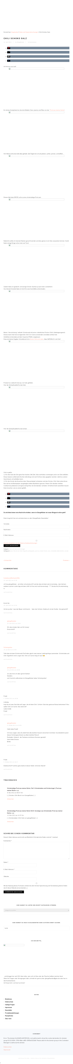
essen (11, 551)
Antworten (8, 592)
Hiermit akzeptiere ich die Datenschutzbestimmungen (20, 543)
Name (6, 862)
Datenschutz (9, 1002)
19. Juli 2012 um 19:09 (13, 670)
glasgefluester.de (36, 13)
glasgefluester (11, 621)
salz (49, 551)
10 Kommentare (32, 42)
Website (6, 876)
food (21, 551)
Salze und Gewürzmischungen (17, 549)
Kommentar (8, 841)
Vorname (6, 524)
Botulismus (8, 999)
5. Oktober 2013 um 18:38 (14, 725)
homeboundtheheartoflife (12, 578)
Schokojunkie (8, 647)
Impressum (8, 1007)
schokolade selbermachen (57, 551)
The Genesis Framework (47, 1058)
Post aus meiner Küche (57, 110)
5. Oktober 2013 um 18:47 (11, 762)
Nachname (7, 529)
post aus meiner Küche (41, 551)
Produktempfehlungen (12, 1013)
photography (31, 551)
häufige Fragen (10, 1004)
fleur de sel (16, 551)
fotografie (25, 551)
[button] (8, 48)
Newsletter (8, 1010)
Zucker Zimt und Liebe (37, 339)
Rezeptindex (9, 1016)
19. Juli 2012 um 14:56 (10, 649)
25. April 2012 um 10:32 (10, 605)
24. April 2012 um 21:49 (10, 580)
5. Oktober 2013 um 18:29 (11, 698)
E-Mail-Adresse (8, 535)
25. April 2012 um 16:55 (14, 623)
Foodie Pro (34, 1058)
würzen (67, 551)
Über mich (8, 1018)
